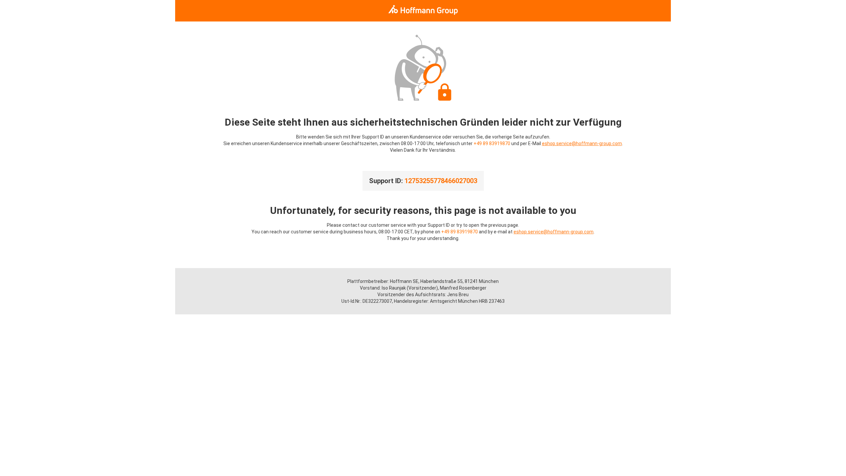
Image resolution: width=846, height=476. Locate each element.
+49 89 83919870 (492, 143)
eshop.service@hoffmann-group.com (582, 143)
